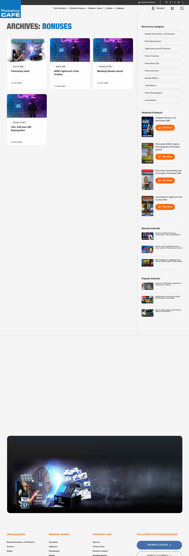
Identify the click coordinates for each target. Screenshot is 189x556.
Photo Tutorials (152, 56)
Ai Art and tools (152, 71)
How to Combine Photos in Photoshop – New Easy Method (167, 234)
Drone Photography (153, 93)
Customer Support (148, 2)
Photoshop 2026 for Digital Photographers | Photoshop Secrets (167, 146)
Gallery (109, 8)
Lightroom (53, 546)
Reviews (92, 8)
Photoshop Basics (153, 41)
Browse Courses (158, 545)
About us (96, 542)
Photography (54, 551)
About (99, 8)
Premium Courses (77, 8)
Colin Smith (17, 83)
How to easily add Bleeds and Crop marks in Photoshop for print (168, 247)
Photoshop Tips (152, 63)
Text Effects (150, 85)
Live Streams (150, 100)
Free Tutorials (60, 8)
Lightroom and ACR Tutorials (158, 49)
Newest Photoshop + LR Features (160, 34)
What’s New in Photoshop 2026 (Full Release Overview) (167, 297)
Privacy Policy (98, 546)
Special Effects (151, 78)
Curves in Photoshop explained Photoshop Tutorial (168, 284)
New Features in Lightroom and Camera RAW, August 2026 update (168, 260)
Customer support (100, 551)
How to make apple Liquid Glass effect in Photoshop (168, 310)
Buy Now (167, 128)
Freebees (120, 8)
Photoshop (53, 542)
